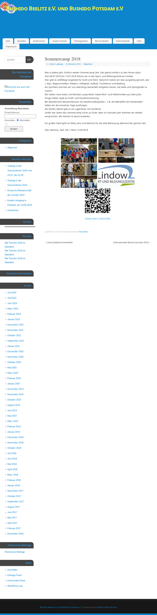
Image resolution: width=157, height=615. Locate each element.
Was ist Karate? (102, 41)
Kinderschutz (39, 41)
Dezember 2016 (15, 533)
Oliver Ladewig (56, 64)
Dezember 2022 (15, 324)
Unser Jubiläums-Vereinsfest (59, 242)
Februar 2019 (14, 426)
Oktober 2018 (14, 448)
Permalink (83, 231)
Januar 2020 (13, 383)
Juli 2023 (11, 298)
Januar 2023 (13, 319)
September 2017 (15, 501)
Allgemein (87, 64)
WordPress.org (15, 586)
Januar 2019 (13, 432)
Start (8, 41)
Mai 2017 (12, 517)
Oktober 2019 (14, 399)
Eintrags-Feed (14, 575)
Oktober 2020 (14, 362)
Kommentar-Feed (16, 580)
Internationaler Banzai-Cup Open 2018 (131, 242)
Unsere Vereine (59, 41)
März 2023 (12, 308)
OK (29, 59)
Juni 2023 (12, 303)
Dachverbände (123, 41)
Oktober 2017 (14, 496)
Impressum (11, 46)
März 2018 (12, 474)
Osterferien (13, 210)
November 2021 (15, 330)
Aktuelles (21, 41)
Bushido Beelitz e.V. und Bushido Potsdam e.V (64, 8)
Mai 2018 (12, 464)
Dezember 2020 (15, 351)
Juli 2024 (11, 292)
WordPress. (112, 607)
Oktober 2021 (14, 335)
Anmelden (12, 569)
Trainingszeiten (81, 41)
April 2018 (12, 469)
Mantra (101, 607)
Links (139, 41)
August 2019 (13, 405)
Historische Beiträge (15, 552)
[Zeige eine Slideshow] (97, 218)
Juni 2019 (12, 410)
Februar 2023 (14, 314)
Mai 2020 (12, 367)
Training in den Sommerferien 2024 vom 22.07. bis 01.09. (19, 170)
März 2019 (12, 421)
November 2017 (15, 490)
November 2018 (15, 442)
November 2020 (15, 356)
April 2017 (12, 523)
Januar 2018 (13, 485)
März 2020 (12, 373)
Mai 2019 (12, 415)
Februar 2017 (14, 528)
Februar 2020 (14, 378)
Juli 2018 (11, 453)
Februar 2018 (14, 480)
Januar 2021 (13, 346)
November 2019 (15, 394)
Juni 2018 (12, 458)
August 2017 (13, 507)
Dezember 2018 (15, 437)
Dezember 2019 (15, 389)
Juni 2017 (12, 512)
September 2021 (15, 340)
